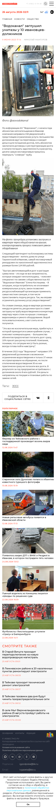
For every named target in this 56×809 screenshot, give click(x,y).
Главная (7, 19)
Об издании (7, 733)
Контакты (19, 733)
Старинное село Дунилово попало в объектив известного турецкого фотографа (28, 480)
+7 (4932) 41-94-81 (34, 4)
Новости (19, 19)
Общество (33, 19)
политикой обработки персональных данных (28, 789)
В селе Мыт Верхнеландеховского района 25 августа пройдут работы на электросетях (25, 713)
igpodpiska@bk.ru (28, 764)
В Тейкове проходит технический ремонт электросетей (23, 684)
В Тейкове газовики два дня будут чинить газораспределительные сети (25, 698)
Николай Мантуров (35, 40)
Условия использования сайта (16, 747)
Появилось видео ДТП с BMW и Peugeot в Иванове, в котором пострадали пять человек (27, 556)
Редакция (30, 733)
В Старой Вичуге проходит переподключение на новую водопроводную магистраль (20, 654)
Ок (28, 804)
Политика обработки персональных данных (22, 750)
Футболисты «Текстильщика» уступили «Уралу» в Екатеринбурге (23, 633)
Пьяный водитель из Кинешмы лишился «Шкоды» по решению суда (25, 594)
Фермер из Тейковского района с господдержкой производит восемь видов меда (26, 441)
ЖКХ (15, 386)
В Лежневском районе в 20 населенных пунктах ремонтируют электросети (27, 670)
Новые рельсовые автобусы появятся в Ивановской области (24, 518)
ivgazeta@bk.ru (27, 769)
